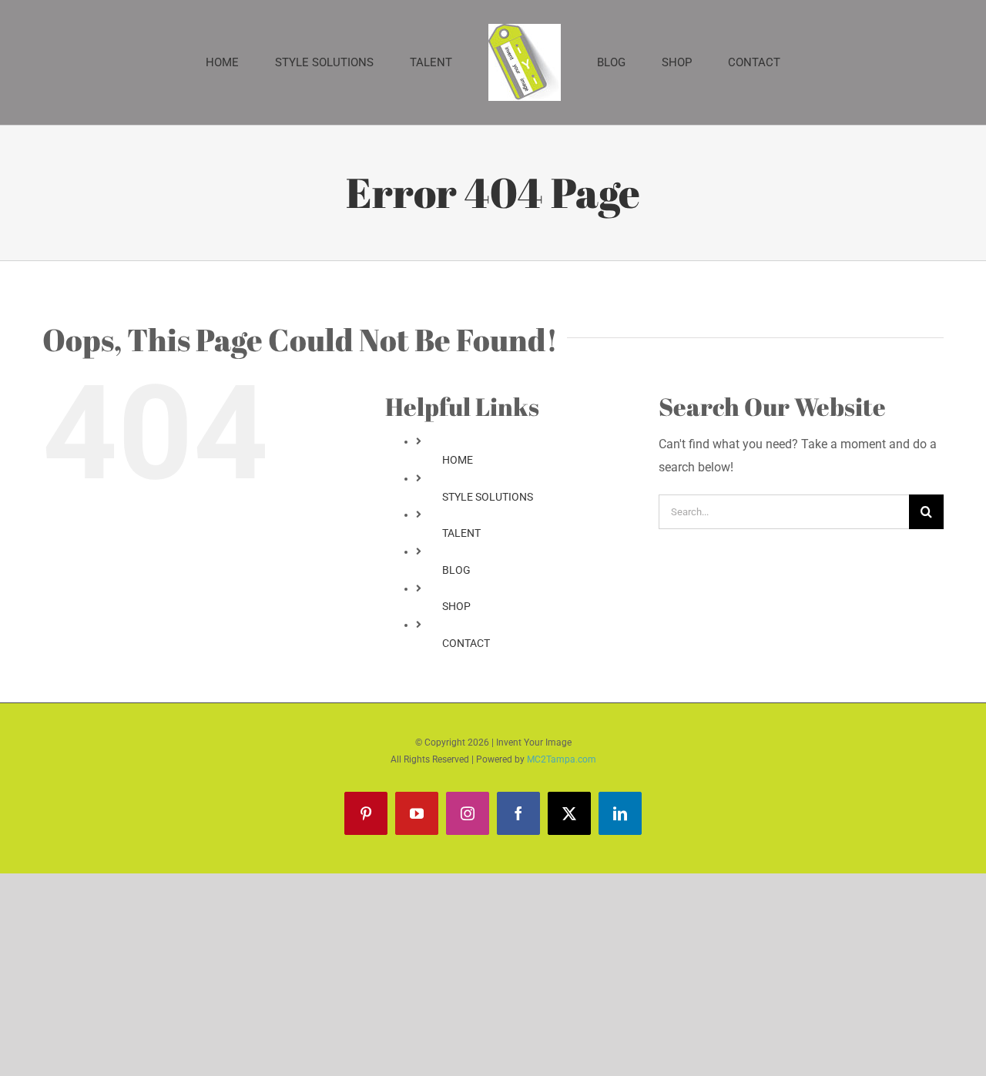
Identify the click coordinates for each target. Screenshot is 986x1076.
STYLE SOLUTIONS (487, 497)
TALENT (461, 533)
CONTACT (466, 643)
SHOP (456, 606)
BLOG (456, 570)
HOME (457, 460)
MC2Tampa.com (561, 759)
